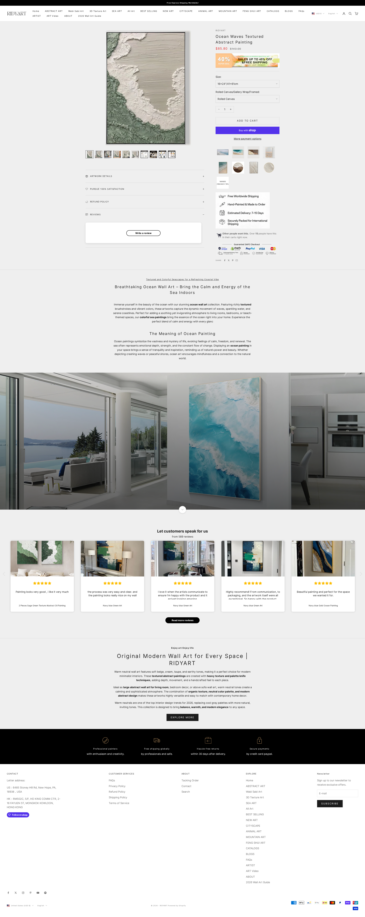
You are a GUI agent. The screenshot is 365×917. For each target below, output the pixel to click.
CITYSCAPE (186, 11)
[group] (182, 441)
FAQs (302, 11)
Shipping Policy (118, 797)
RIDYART (221, 30)
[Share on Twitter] (229, 260)
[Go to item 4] (117, 154)
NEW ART (168, 11)
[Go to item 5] (126, 154)
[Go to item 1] (90, 154)
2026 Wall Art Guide (89, 16)
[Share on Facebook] (225, 260)
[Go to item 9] (163, 154)
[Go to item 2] (99, 154)
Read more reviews (182, 620)
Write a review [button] (143, 233)
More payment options (247, 138)
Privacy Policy (117, 786)
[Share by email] (237, 260)
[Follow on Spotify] (45, 892)
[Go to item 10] (172, 154)
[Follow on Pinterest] (30, 892)
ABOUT (68, 16)
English (331, 14)
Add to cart (247, 120)
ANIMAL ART (205, 11)
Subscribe (330, 803)
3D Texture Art (98, 11)
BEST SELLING (148, 11)
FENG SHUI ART (252, 11)
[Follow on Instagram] (23, 892)
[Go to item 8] (153, 154)
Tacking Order (190, 780)
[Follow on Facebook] (8, 892)
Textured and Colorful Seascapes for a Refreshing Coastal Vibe (182, 279)
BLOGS (289, 11)
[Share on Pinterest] (233, 260)
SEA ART (117, 11)
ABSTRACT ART (54, 11)
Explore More (182, 717)
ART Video (53, 16)
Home (36, 11)
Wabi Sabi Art (76, 11)
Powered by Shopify (177, 906)
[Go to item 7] (144, 154)
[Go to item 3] (108, 154)
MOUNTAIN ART (228, 11)
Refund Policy (117, 791)
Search (186, 791)
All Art (131, 11)
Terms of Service (119, 803)
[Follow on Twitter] (15, 892)
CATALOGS (273, 11)
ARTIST (37, 16)
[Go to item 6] (135, 154)
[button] (5, 574)
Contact (186, 786)
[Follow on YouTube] (37, 892)
